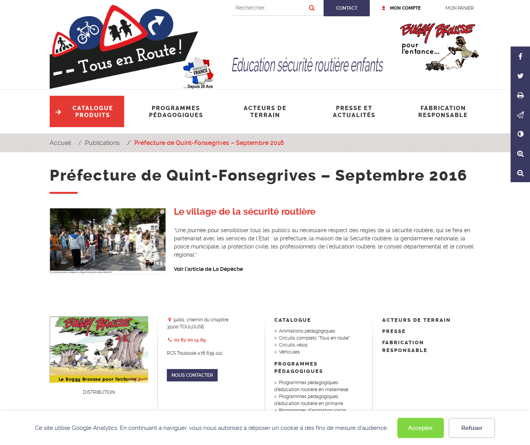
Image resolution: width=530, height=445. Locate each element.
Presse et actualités (354, 112)
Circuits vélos (293, 345)
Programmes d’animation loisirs (312, 410)
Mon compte (405, 8)
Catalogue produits (93, 112)
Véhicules (289, 352)
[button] (520, 114)
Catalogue (292, 320)
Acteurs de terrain (265, 112)
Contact (346, 8)
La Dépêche (228, 269)
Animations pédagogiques (307, 331)
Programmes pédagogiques (176, 112)
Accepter (420, 427)
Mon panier (459, 8)
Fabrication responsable (443, 112)
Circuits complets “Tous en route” (314, 338)
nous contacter (192, 375)
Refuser (472, 427)
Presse (394, 331)
